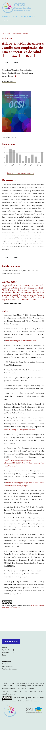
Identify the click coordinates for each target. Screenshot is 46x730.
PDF (6, 63)
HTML (16, 63)
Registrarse (6, 16)
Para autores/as (7, 666)
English (4, 655)
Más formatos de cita (12, 303)
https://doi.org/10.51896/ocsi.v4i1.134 (20, 173)
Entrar (15, 16)
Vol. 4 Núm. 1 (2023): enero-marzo (15, 34)
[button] (9, 81)
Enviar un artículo (11, 641)
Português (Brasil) (8, 652)
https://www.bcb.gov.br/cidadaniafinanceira (20, 340)
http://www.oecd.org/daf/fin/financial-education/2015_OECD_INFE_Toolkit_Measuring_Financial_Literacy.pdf (24, 463)
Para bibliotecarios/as (9, 669)
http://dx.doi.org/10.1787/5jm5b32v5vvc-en (19, 429)
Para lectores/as (7, 664)
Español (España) (8, 650)
